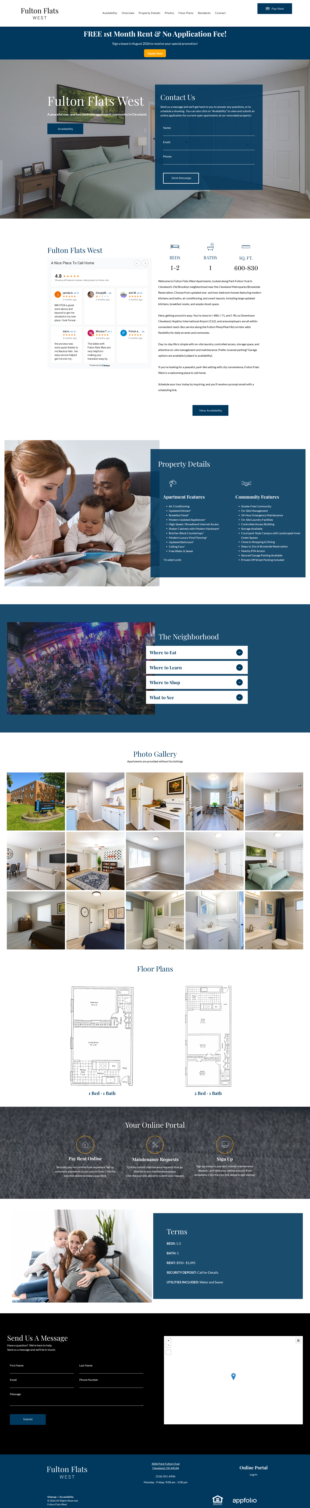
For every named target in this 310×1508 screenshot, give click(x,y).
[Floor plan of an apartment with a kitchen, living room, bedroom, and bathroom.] (208, 1036)
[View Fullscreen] (168, 1352)
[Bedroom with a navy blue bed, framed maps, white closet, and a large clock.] (95, 920)
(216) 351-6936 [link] (165, 1476)
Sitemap (52, 1496)
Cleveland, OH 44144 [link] (165, 1468)
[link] (217, 1497)
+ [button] (168, 1340)
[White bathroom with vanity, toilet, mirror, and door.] (214, 920)
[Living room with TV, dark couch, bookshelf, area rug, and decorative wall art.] (95, 861)
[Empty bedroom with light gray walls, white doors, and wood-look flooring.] (214, 861)
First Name (17, 1365)
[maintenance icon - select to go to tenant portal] (155, 1152)
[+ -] (233, 1380)
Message (15, 1394)
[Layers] (298, 1340)
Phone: (167, 156)
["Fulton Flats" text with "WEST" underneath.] (39, 5)
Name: (167, 127)
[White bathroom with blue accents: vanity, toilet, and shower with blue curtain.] (274, 920)
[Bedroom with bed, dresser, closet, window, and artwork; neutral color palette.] (36, 920)
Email (13, 1379)
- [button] (168, 1345)
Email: (167, 142)
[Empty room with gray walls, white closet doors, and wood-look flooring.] (274, 801)
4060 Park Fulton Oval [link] (166, 1463)
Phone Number (88, 1379)
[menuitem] (109, 13)
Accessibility (66, 1496)
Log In (253, 1474)
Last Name (85, 1365)
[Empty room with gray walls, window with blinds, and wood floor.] (155, 861)
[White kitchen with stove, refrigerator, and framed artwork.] (155, 801)
